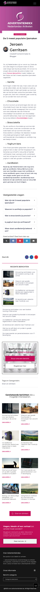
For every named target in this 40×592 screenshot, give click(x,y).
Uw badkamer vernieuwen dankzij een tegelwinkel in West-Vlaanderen (24, 292)
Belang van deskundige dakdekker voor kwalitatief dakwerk (10, 497)
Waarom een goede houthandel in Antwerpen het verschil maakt (24, 283)
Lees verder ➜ (6, 422)
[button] (34, 3)
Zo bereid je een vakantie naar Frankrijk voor (24, 300)
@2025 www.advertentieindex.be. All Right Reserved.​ (20, 588)
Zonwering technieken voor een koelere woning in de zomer (25, 274)
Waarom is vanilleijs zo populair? (20, 209)
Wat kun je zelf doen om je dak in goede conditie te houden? (17, 329)
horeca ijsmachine (14, 73)
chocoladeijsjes (22, 118)
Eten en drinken (20, 34)
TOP (36, 586)
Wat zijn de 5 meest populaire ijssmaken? (20, 201)
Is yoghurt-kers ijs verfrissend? (20, 222)
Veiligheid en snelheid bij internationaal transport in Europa (29, 497)
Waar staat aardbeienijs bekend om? (20, 230)
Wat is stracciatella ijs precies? (20, 216)
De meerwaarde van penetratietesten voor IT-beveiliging (19, 334)
